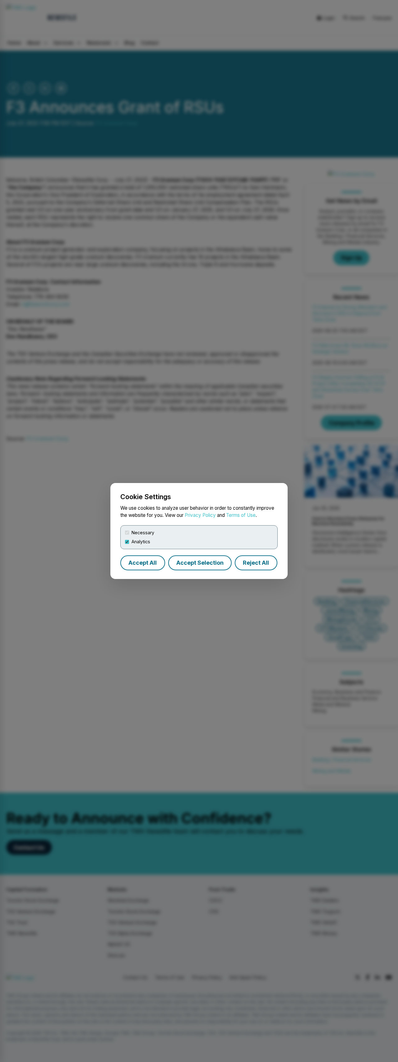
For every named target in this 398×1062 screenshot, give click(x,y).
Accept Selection (200, 562)
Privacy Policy (200, 515)
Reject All (256, 562)
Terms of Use (241, 515)
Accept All (142, 562)
